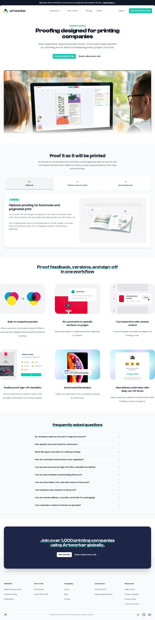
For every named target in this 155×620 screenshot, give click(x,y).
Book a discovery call (90, 56)
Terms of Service (132, 604)
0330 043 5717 (101, 589)
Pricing (88, 10)
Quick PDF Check (41, 594)
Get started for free (140, 10)
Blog (66, 594)
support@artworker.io (104, 594)
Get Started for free (64, 56)
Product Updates (132, 594)
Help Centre (130, 589)
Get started (64, 554)
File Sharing (39, 589)
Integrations (9, 599)
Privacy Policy (130, 599)
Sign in (122, 10)
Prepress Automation (13, 589)
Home (66, 589)
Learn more (109, 2)
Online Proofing (10, 594)
